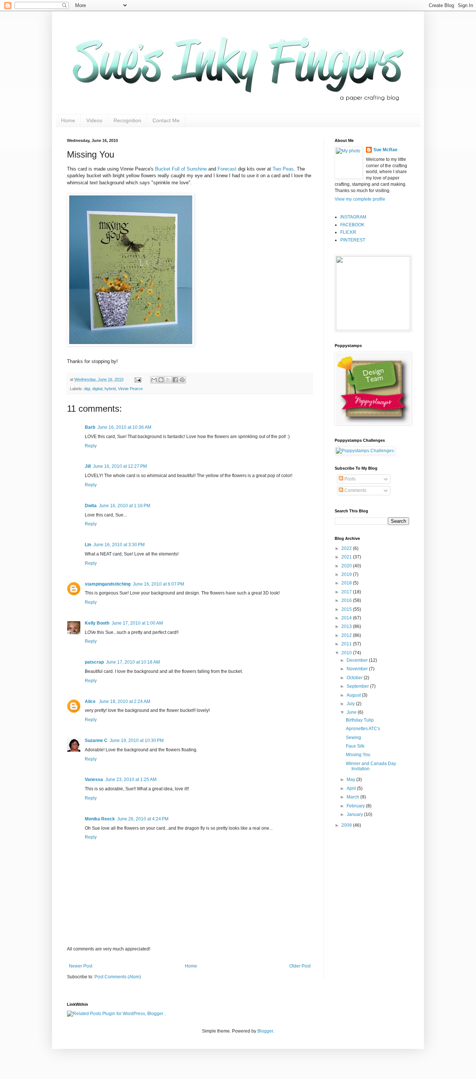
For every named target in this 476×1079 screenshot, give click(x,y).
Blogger (265, 1031)
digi (87, 388)
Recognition (127, 120)
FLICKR (348, 232)
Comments (354, 490)
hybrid (110, 388)
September (358, 686)
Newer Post (80, 966)
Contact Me (166, 120)
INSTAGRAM (353, 217)
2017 (347, 591)
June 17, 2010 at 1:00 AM (137, 623)
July (351, 703)
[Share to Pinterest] (182, 379)
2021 (347, 557)
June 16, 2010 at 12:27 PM (120, 466)
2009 (347, 825)
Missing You (358, 754)
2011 (347, 644)
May (351, 779)
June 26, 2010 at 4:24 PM (142, 819)
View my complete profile (360, 199)
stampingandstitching (108, 584)
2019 (347, 574)
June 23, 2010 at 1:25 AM (131, 779)
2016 (347, 600)
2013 (347, 626)
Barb (90, 427)
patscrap (94, 662)
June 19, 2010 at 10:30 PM (137, 740)
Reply (91, 445)
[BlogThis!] (161, 379)
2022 (347, 548)
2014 (347, 617)
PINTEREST (352, 240)
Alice (91, 701)
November (358, 668)
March (353, 797)
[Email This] (154, 379)
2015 (347, 609)
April (352, 788)
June (352, 712)
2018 (347, 583)
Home (68, 120)
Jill (88, 466)
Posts (349, 479)
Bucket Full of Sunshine (181, 169)
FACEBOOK (352, 224)
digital (97, 388)
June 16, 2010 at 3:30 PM (119, 544)
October (355, 677)
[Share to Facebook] (175, 379)
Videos (94, 120)
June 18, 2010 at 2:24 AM (124, 701)
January (355, 814)
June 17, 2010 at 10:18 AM (133, 662)
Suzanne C (96, 740)
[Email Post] (137, 379)
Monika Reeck (100, 819)
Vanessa (94, 779)
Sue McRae (385, 149)
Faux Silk (355, 746)
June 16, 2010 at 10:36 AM (124, 427)
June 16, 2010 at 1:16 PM (124, 505)
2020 (347, 565)
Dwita (91, 505)
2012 (347, 635)
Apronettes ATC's (363, 728)
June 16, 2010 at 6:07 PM (158, 584)
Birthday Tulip (360, 720)
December (358, 660)
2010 (347, 652)
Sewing (353, 737)
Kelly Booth (97, 623)
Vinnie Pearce (130, 388)
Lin (88, 544)
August (354, 695)
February (356, 806)
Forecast (227, 169)
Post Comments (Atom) (117, 976)
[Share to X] (168, 379)
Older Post (300, 966)
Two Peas (283, 169)
